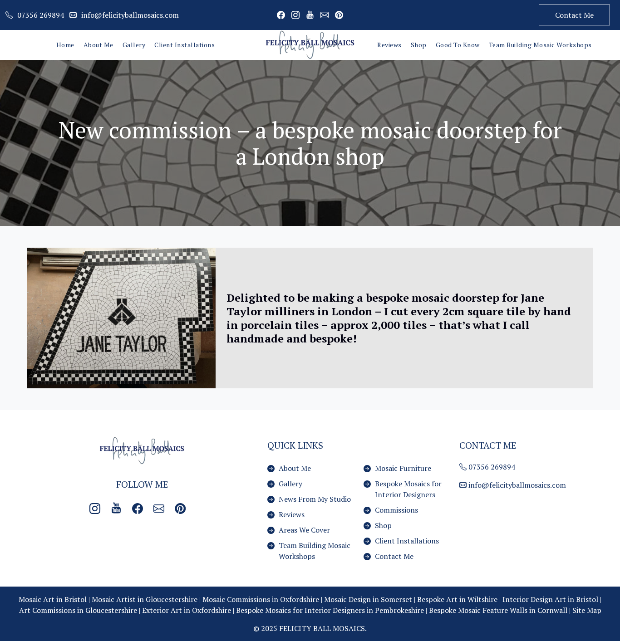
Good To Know (458, 44)
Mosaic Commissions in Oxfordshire (260, 599)
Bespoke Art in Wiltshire (457, 599)
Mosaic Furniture (403, 468)
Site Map (586, 610)
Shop (419, 44)
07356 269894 (491, 467)
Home (65, 44)
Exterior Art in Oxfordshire (186, 610)
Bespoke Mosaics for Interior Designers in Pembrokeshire (330, 610)
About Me (98, 44)
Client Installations (184, 44)
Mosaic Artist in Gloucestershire (144, 599)
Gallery (134, 44)
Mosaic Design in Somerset (368, 599)
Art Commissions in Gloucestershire (78, 610)
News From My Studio (315, 499)
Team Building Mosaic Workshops (540, 44)
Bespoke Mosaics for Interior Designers (408, 489)
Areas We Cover (304, 530)
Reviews (389, 44)
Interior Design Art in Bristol (550, 599)
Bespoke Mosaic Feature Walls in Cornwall (498, 610)
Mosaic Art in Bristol (53, 599)
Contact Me (574, 15)
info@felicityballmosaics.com (516, 485)
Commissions (396, 510)
